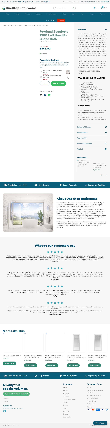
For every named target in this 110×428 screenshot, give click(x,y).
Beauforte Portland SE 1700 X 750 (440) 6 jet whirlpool (97, 356)
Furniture (27, 14)
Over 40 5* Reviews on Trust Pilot (16, 394)
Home (4, 25)
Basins (73, 14)
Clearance (61, 20)
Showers (38, 14)
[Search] (73, 8)
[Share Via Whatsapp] (49, 96)
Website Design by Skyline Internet (98, 425)
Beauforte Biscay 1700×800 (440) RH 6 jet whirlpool (54, 356)
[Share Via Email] (41, 96)
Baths (7, 14)
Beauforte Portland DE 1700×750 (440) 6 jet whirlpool (76, 356)
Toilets (64, 14)
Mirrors (101, 14)
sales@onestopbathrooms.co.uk (90, 1)
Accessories (49, 20)
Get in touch (100, 423)
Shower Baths (18, 25)
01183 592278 (105, 2)
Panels (92, 14)
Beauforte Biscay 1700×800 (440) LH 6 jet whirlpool (99, 165)
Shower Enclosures (51, 14)
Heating (17, 14)
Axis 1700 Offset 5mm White (12, 355)
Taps (83, 14)
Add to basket (58, 84)
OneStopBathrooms (21, 8)
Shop (8, 25)
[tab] (92, 75)
